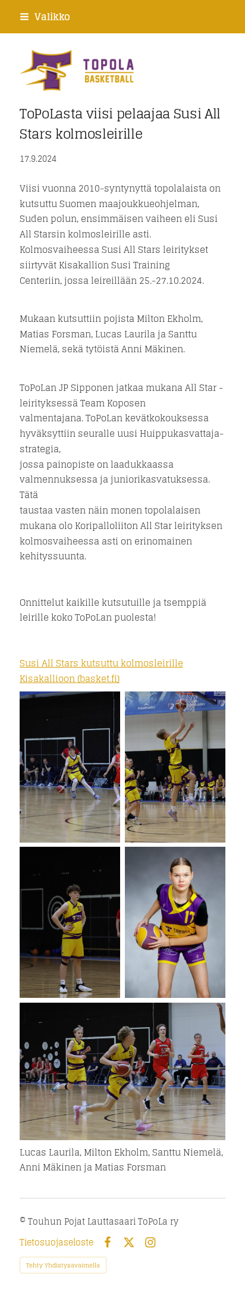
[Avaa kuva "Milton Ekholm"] (175, 767)
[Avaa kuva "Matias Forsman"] (122, 1071)
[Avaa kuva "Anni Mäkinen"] (175, 922)
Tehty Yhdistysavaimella (63, 1265)
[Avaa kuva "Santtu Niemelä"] (70, 922)
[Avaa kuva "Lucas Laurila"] (70, 767)
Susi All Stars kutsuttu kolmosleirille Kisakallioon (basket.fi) (101, 671)
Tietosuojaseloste (56, 1242)
